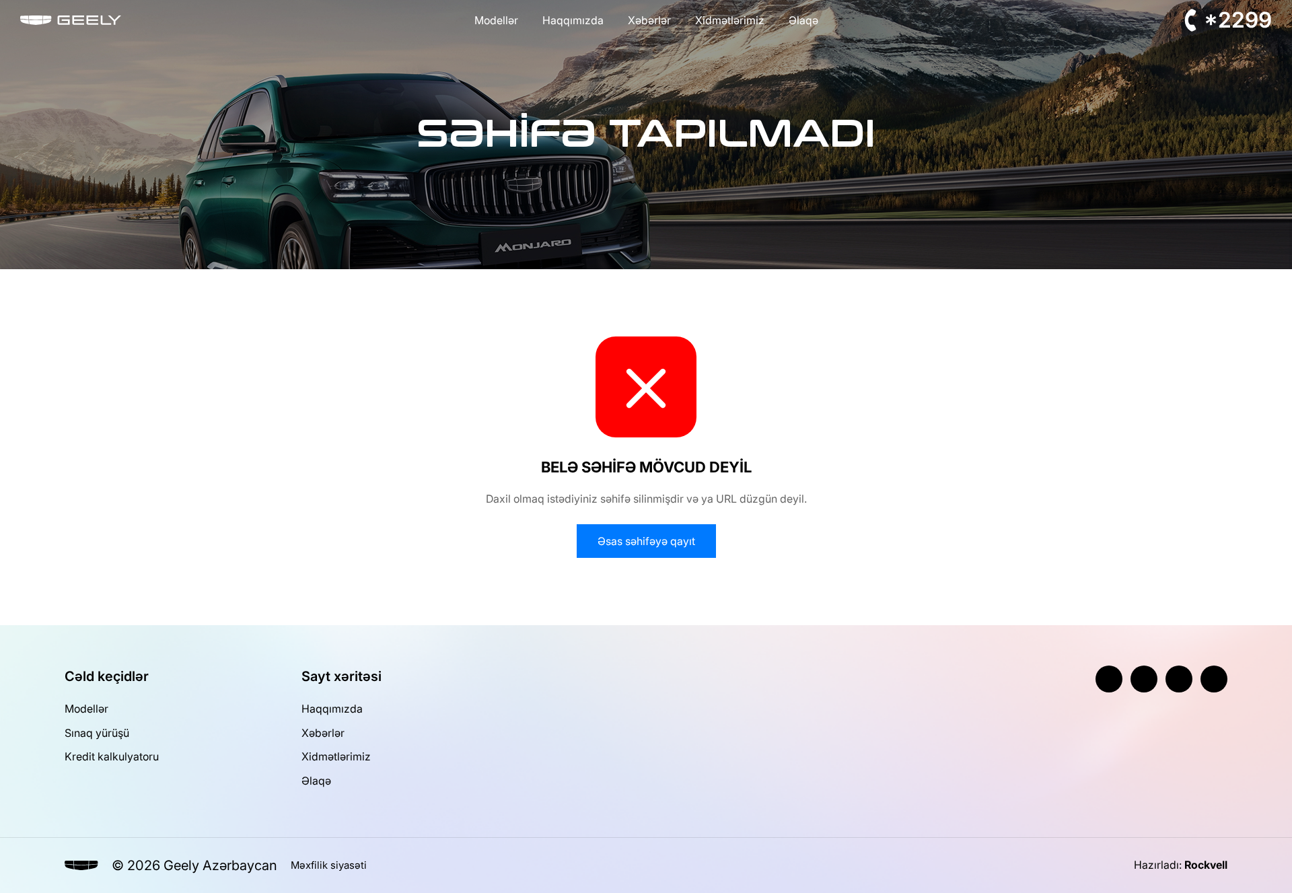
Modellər (496, 20)
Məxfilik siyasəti (329, 865)
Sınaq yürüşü (97, 733)
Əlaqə (803, 20)
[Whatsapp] (1178, 679)
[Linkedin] (1213, 679)
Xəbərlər (649, 20)
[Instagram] (1143, 679)
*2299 (1238, 20)
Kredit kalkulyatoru (112, 756)
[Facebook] (1109, 679)
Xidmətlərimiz (729, 20)
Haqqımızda (573, 20)
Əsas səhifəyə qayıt (646, 541)
